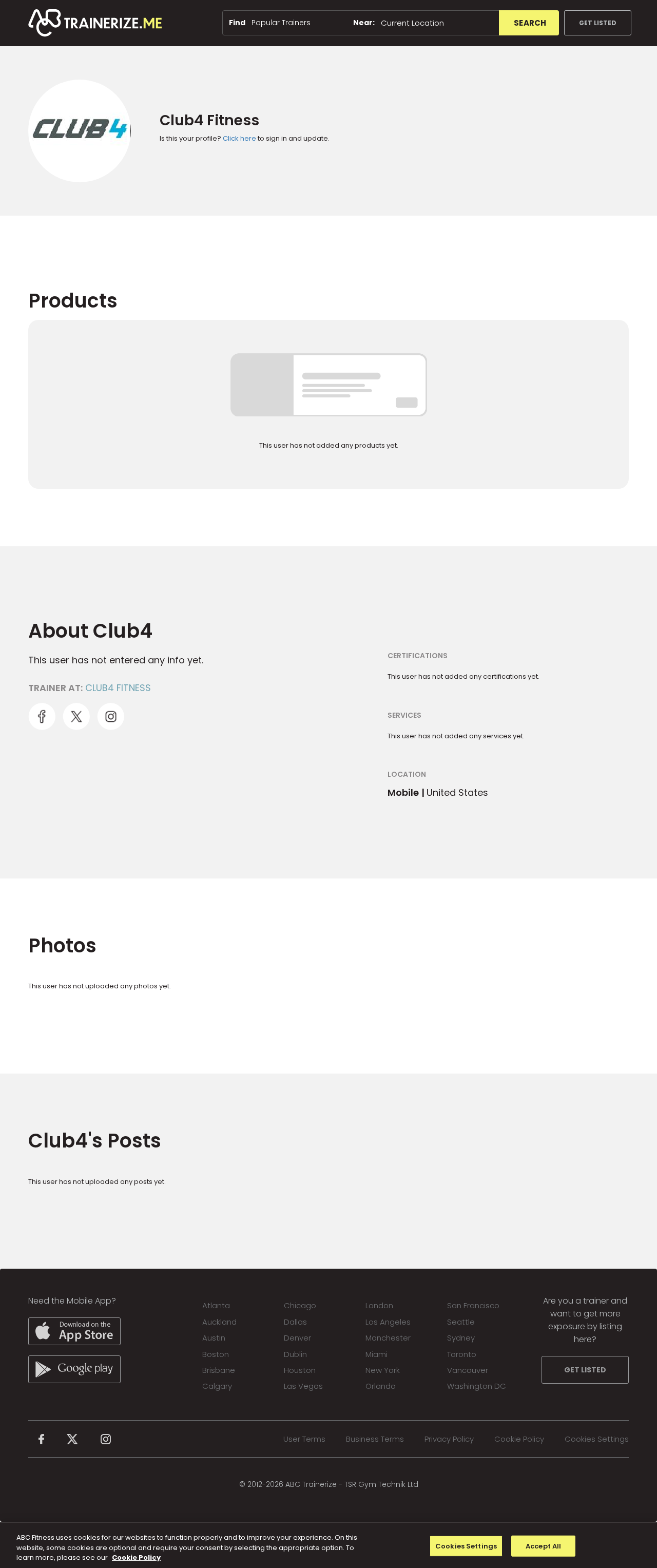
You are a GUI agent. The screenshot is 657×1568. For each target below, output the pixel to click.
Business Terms (375, 1438)
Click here (239, 138)
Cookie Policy (519, 1438)
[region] (328, 1545)
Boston (215, 1354)
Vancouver (467, 1370)
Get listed (597, 22)
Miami (376, 1354)
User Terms (304, 1438)
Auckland (219, 1321)
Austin (213, 1337)
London (379, 1305)
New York (382, 1370)
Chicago (300, 1305)
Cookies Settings (597, 1438)
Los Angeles (388, 1321)
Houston (300, 1370)
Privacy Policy (449, 1438)
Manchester (388, 1337)
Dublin (295, 1354)
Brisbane (218, 1370)
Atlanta (216, 1305)
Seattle (461, 1321)
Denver (297, 1337)
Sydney (461, 1337)
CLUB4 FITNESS (118, 687)
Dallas (295, 1321)
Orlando (380, 1386)
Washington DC (476, 1386)
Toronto (461, 1354)
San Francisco (473, 1305)
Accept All (543, 1546)
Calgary (217, 1386)
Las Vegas (303, 1386)
